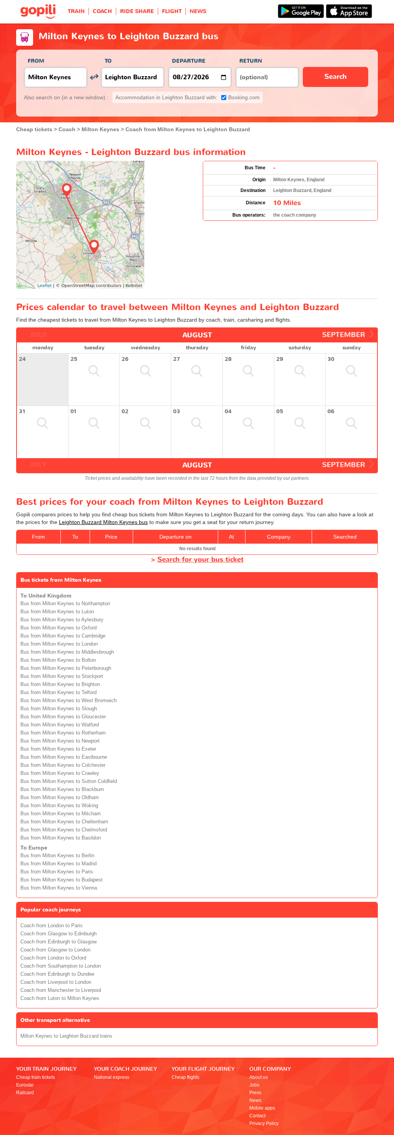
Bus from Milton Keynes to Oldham (59, 797)
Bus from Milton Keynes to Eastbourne (63, 757)
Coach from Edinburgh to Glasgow (58, 942)
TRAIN (76, 11)
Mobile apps (262, 1108)
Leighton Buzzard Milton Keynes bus (103, 522)
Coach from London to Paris (51, 925)
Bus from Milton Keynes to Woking (59, 805)
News (255, 1100)
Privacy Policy (264, 1123)
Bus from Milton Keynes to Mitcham (60, 813)
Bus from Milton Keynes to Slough (58, 708)
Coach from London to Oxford (53, 958)
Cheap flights (185, 1077)
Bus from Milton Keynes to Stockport (61, 676)
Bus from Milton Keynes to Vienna (58, 888)
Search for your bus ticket (200, 559)
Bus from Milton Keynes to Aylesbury (62, 620)
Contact (257, 1115)
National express (111, 1077)
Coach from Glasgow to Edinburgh (58, 933)
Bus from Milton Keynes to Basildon (60, 838)
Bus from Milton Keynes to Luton (57, 611)
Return (250, 61)
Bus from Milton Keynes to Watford (59, 725)
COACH (102, 11)
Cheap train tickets (35, 1077)
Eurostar (25, 1085)
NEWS (198, 11)
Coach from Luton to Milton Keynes (59, 998)
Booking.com (187, 97)
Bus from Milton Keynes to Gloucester (63, 716)
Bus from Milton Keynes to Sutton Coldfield (68, 781)
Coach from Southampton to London (60, 966)
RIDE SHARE (137, 11)
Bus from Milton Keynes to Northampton (65, 603)
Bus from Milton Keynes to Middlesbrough (67, 652)
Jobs (254, 1085)
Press (255, 1092)
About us (258, 1077)
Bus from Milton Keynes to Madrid (58, 863)
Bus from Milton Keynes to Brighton (60, 684)
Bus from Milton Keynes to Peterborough (65, 668)
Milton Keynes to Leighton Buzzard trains (66, 1036)
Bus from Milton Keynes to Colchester (62, 765)
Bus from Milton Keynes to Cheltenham (64, 822)
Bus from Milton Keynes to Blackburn (62, 789)
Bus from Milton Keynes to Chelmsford (63, 830)
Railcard (25, 1092)
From (36, 61)
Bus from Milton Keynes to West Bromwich (68, 700)
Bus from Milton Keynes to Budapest (61, 880)
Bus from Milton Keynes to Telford (58, 692)
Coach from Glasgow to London (55, 950)
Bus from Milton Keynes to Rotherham (63, 733)
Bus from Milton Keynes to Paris (56, 872)
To (108, 61)
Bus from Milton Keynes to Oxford (58, 628)
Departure (188, 61)
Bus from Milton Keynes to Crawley (59, 773)
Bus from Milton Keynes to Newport (60, 741)
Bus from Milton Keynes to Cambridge (62, 636)
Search (335, 77)
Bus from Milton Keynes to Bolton (58, 660)
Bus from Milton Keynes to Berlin (57, 855)
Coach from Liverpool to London (55, 982)
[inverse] (94, 77)
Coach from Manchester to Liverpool (60, 990)
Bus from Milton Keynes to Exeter (58, 749)
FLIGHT (172, 11)
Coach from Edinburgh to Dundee (57, 974)
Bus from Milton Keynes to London (59, 644)
